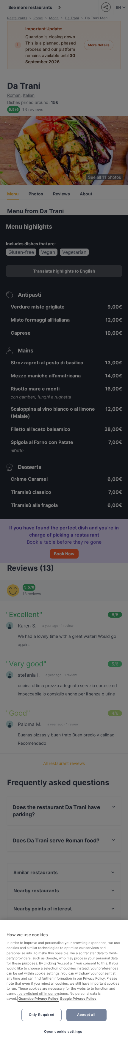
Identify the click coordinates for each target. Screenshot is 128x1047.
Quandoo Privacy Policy (38, 999)
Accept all (86, 1015)
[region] (64, 983)
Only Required (41, 1015)
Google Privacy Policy (78, 999)
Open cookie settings (63, 1031)
